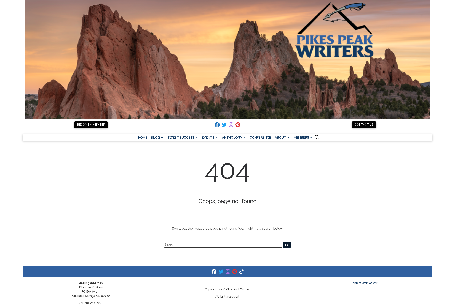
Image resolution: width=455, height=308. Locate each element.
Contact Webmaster (364, 283)
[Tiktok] (241, 272)
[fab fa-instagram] (231, 125)
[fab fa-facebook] (217, 125)
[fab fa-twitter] (224, 125)
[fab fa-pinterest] (237, 125)
